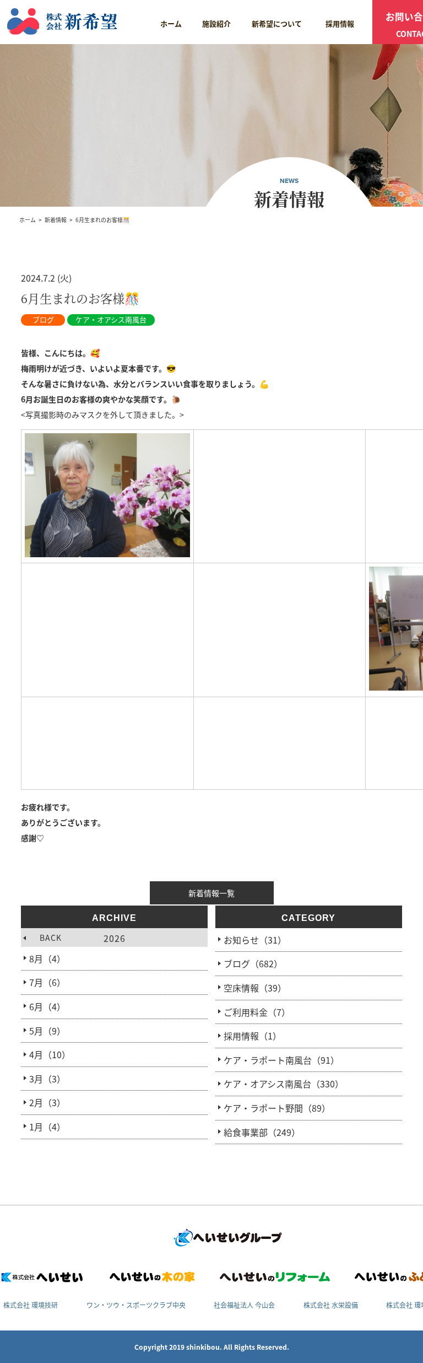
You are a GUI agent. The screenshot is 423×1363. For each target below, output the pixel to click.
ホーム (171, 23)
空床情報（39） (255, 987)
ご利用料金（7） (257, 1012)
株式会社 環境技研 (30, 1305)
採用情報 (340, 23)
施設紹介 (216, 23)
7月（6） (47, 982)
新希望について (277, 23)
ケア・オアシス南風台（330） (284, 1083)
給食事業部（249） (262, 1132)
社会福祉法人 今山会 (244, 1305)
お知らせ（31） (255, 939)
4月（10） (49, 1054)
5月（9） (47, 1030)
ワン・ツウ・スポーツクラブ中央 (136, 1305)
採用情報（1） (252, 1035)
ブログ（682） (253, 963)
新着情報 (56, 220)
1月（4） (47, 1126)
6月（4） (47, 1006)
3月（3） (47, 1078)
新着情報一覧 (211, 892)
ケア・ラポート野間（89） (277, 1107)
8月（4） (47, 958)
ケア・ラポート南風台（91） (281, 1059)
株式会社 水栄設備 (330, 1305)
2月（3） (47, 1102)
